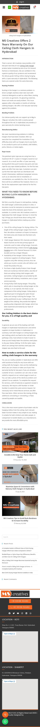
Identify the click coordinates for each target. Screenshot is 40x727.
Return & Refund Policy (20, 720)
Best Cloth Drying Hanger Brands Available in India (17, 573)
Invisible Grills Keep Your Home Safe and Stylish (20, 456)
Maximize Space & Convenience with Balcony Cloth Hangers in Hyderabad (20, 487)
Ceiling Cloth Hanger (27, 66)
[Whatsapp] (30, 613)
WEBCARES (28, 715)
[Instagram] (22, 613)
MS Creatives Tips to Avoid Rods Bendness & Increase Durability (20, 519)
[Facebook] (9, 613)
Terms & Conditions (20, 724)
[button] (4, 7)
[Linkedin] (26, 613)
